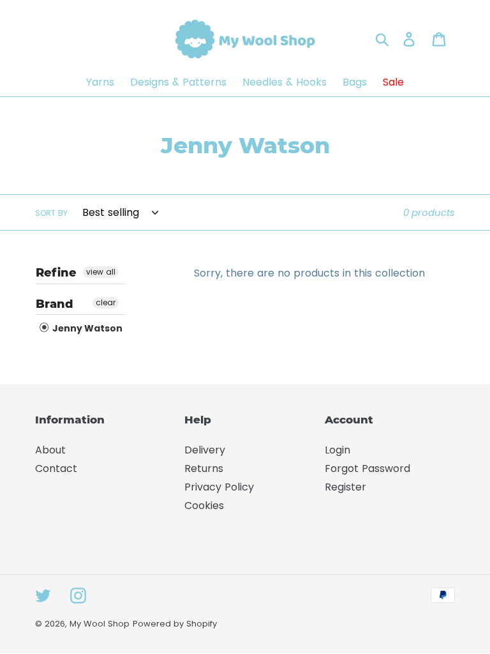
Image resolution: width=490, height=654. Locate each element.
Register (345, 487)
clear (105, 302)
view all (100, 271)
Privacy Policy (219, 487)
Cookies (204, 505)
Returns (203, 468)
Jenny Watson (86, 328)
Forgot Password (367, 468)
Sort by (51, 213)
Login (337, 450)
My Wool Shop (100, 624)
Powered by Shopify (175, 624)
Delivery (204, 450)
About (50, 450)
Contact (56, 468)
